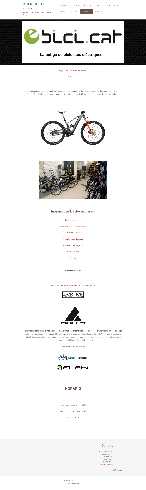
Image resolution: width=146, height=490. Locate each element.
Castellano (75, 71)
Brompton (78, 285)
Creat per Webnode (73, 483)
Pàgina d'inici (64, 71)
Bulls (85, 285)
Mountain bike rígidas (73, 220)
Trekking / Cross (73, 233)
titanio (73, 258)
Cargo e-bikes (73, 252)
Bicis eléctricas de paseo (73, 239)
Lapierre (69, 285)
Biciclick (66, 94)
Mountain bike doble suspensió (73, 226)
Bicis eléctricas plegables (73, 245)
